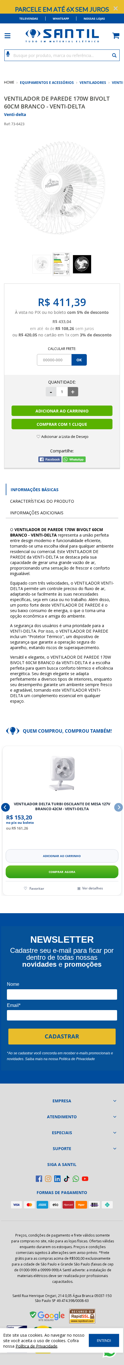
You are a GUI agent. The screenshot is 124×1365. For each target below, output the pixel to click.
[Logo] (62, 36)
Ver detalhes (92, 888)
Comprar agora (62, 872)
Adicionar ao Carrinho (62, 411)
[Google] (47, 1317)
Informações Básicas (35, 489)
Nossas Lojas (94, 18)
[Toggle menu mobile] (10, 35)
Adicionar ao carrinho (62, 856)
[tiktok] (66, 1178)
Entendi (104, 1340)
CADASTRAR (62, 1036)
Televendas (28, 18)
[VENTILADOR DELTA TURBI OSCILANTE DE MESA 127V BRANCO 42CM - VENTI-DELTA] (61, 773)
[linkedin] (57, 1178)
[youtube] (85, 1178)
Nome (13, 984)
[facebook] (39, 1178)
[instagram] (48, 1178)
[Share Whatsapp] (74, 460)
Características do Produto (42, 501)
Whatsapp (61, 18)
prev (5, 807)
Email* (13, 1005)
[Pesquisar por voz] (8, 53)
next (118, 807)
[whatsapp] (76, 1178)
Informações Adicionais (36, 512)
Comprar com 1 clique (62, 424)
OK (79, 359)
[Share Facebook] (49, 460)
